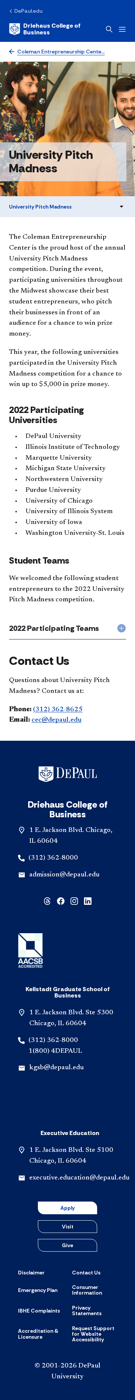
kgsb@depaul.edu (56, 1067)
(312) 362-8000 (53, 858)
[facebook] (60, 900)
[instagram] (74, 900)
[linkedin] (88, 900)
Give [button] (67, 1245)
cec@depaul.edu (56, 720)
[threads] (47, 900)
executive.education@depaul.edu (79, 1178)
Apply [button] (67, 1208)
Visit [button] (68, 1226)
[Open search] (109, 29)
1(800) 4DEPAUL (55, 1051)
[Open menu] (122, 29)
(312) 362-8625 (57, 709)
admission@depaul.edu (64, 875)
